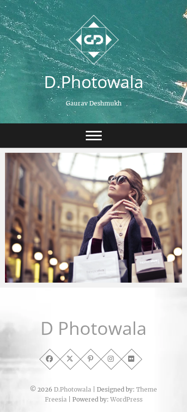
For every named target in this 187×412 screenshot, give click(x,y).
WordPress (126, 399)
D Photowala (93, 328)
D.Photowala (94, 81)
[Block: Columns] (93, 218)
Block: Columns (42, 264)
